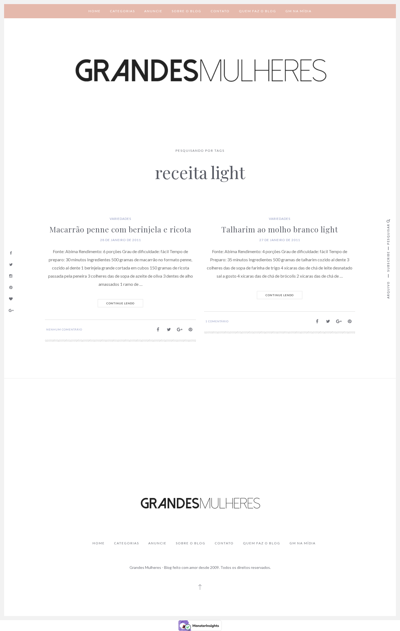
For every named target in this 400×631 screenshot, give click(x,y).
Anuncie (153, 11)
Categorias (122, 11)
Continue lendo (120, 303)
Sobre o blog (186, 11)
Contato (220, 11)
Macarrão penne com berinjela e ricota (120, 229)
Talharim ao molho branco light (279, 229)
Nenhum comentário (64, 329)
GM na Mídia (298, 11)
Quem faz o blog (257, 11)
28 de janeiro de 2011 (120, 240)
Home (94, 11)
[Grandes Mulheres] (200, 70)
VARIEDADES (120, 219)
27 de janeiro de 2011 (279, 240)
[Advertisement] (200, 423)
